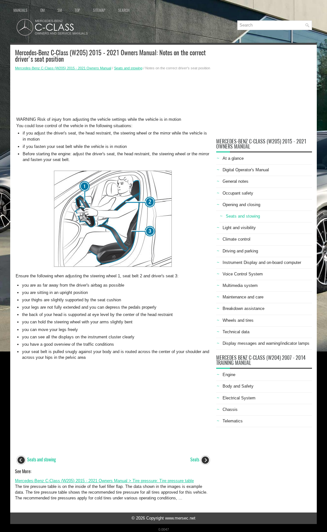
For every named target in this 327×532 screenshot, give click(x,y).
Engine (229, 374)
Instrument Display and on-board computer (262, 262)
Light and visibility (239, 227)
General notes (235, 181)
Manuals (20, 10)
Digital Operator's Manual (246, 169)
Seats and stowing (128, 68)
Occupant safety (238, 193)
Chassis (230, 409)
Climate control (236, 239)
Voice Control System (243, 274)
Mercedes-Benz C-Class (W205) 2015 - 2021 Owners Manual (63, 68)
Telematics (233, 421)
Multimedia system (240, 285)
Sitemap (99, 10)
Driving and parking (240, 251)
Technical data (236, 331)
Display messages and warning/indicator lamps (266, 343)
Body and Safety (238, 386)
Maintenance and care (243, 297)
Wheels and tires (238, 320)
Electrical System (239, 398)
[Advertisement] (113, 93)
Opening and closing (241, 204)
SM (59, 10)
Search (124, 10)
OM (42, 10)
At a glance (233, 158)
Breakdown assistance (243, 308)
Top (77, 10)
